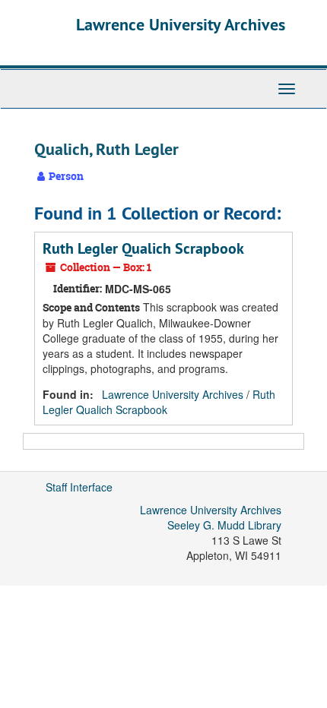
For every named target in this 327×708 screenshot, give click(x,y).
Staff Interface (79, 487)
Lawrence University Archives (180, 24)
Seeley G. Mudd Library (224, 525)
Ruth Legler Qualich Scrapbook (143, 248)
